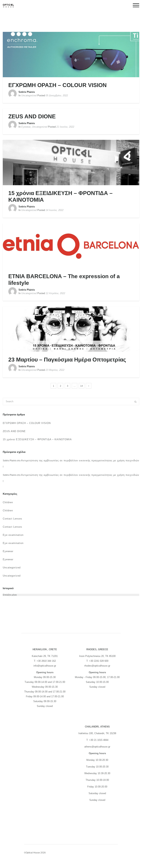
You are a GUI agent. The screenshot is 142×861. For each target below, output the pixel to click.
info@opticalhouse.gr (44, 665)
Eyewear (26, 126)
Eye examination (13, 535)
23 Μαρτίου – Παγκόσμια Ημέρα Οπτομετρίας (67, 360)
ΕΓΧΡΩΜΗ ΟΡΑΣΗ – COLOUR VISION (57, 85)
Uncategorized (29, 95)
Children (8, 502)
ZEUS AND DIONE (32, 116)
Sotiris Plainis (26, 92)
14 (81, 386)
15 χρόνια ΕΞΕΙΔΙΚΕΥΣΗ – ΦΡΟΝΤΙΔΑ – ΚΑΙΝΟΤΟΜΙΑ (37, 439)
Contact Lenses (12, 518)
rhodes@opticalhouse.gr (97, 665)
